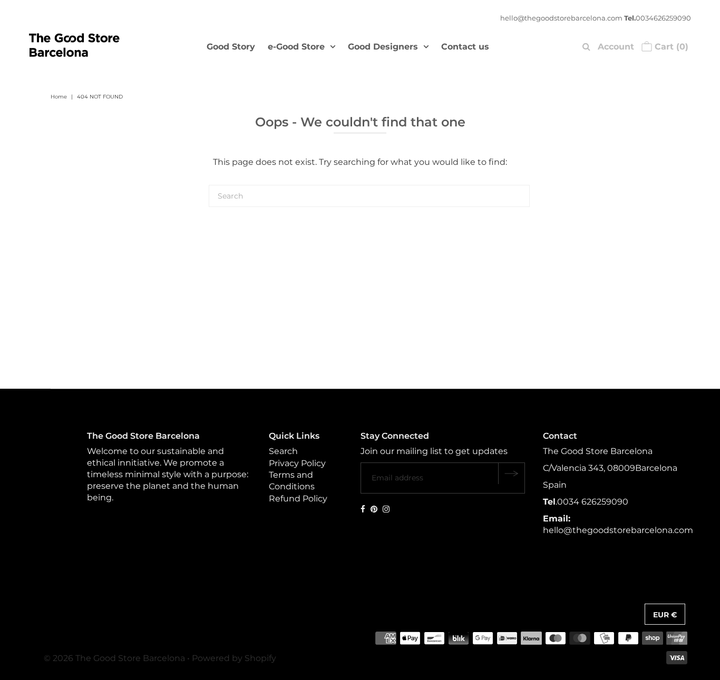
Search (283, 451)
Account (616, 47)
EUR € (665, 614)
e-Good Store (296, 47)
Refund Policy (298, 499)
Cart (670, 47)
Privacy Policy (297, 463)
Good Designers (383, 47)
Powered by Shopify (234, 658)
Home (59, 96)
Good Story (231, 47)
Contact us (465, 47)
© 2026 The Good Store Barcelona (114, 658)
